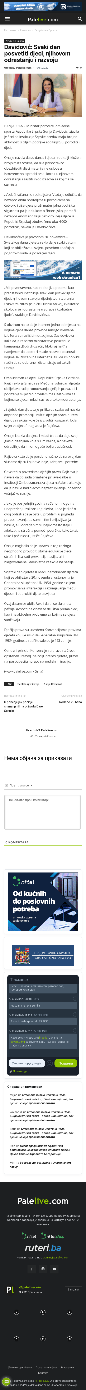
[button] (7, 19)
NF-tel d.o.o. (41, 1380)
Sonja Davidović (53, 683)
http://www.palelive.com (43, 736)
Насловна (10, 30)
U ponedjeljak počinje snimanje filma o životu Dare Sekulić (23, 706)
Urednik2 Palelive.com (18, 67)
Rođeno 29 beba (70, 702)
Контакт (43, 1372)
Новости (25, 30)
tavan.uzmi (18, 1041)
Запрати (73, 1289)
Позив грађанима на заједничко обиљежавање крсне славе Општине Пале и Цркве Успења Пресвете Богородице (40, 1150)
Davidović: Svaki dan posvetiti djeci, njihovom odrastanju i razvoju (37, 53)
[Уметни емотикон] (49, 1063)
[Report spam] (75, 999)
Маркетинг (68, 1367)
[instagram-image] (16, 1311)
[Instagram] (43, 1269)
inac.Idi (43, 1037)
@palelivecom (30, 1287)
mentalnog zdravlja (28, 683)
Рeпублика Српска (46, 30)
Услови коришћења (20, 1367)
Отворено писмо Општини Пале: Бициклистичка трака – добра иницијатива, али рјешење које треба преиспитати (41, 1099)
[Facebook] (32, 1269)
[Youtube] (54, 1269)
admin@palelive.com (56, 1257)
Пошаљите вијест (46, 1367)
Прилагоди (20, 1071)
